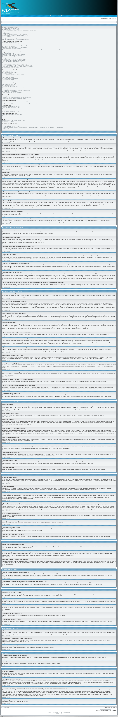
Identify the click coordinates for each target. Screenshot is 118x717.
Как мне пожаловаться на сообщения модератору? (14, 64)
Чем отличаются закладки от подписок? (12, 114)
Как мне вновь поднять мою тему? (10, 67)
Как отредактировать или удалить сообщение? (13, 54)
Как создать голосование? (8, 56)
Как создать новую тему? (8, 53)
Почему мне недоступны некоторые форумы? (13, 60)
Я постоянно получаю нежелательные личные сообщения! (16, 97)
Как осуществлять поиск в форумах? (11, 106)
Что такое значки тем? (7, 80)
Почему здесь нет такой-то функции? (11, 126)
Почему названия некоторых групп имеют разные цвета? (16, 90)
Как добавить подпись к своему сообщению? (13, 55)
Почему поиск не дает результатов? (11, 107)
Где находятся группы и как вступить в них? (12, 87)
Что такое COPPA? (6, 36)
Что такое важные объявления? (10, 76)
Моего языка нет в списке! (8, 46)
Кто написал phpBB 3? (7, 125)
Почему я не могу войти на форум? (10, 28)
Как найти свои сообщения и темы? (11, 111)
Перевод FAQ (5, 128)
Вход (67, 15)
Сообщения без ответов (6, 19)
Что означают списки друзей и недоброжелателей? (15, 101)
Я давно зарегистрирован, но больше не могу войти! (15, 35)
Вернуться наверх (6, 142)
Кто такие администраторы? (9, 84)
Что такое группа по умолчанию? (10, 91)
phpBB (54, 712)
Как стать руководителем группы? (10, 89)
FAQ (58, 15)
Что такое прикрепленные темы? (10, 78)
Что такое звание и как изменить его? (11, 48)
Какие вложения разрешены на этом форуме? (13, 120)
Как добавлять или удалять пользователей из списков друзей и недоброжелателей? (23, 103)
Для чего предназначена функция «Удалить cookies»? (15, 39)
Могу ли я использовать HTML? (9, 72)
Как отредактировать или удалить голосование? (14, 59)
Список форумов (5, 21)
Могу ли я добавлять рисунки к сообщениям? (13, 74)
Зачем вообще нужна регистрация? (11, 29)
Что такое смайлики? (7, 73)
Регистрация (53, 15)
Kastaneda (25, 701)
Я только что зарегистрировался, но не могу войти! (14, 34)
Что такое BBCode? (7, 71)
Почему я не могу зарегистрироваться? (11, 38)
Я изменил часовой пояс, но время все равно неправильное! (17, 45)
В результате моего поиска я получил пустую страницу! (15, 108)
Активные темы (16, 19)
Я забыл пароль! (6, 33)
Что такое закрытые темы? (8, 79)
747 (61, 713)
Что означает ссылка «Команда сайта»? (12, 92)
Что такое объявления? (8, 77)
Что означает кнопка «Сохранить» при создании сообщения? (17, 65)
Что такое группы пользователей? (10, 86)
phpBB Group (47, 673)
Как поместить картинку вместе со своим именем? (14, 47)
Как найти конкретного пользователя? (11, 110)
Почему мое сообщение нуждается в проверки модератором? (17, 66)
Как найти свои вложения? (8, 121)
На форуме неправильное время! (10, 43)
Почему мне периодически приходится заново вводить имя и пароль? (19, 30)
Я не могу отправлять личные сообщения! (12, 96)
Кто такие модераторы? (8, 85)
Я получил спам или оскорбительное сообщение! (14, 98)
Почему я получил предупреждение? (11, 63)
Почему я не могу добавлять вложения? (12, 61)
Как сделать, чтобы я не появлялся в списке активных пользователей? (19, 32)
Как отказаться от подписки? (9, 117)
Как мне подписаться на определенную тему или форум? (16, 115)
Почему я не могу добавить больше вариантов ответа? (15, 58)
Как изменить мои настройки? (9, 42)
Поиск (62, 15)
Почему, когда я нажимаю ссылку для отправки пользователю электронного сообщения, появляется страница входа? (31, 49)
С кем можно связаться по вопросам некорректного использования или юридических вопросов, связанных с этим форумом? (32, 127)
